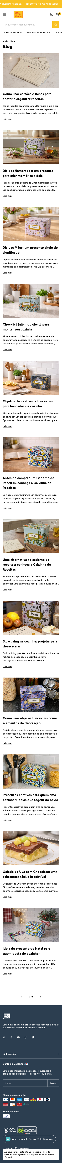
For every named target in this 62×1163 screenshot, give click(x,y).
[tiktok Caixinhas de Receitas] (25, 1037)
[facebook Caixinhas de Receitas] (11, 1037)
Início (5, 41)
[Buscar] (55, 24)
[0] (57, 14)
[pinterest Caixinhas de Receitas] (33, 1037)
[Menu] (4, 14)
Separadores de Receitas (39, 32)
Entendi (8, 1157)
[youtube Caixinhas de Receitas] (18, 1037)
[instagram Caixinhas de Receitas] (4, 1037)
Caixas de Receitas (12, 32)
